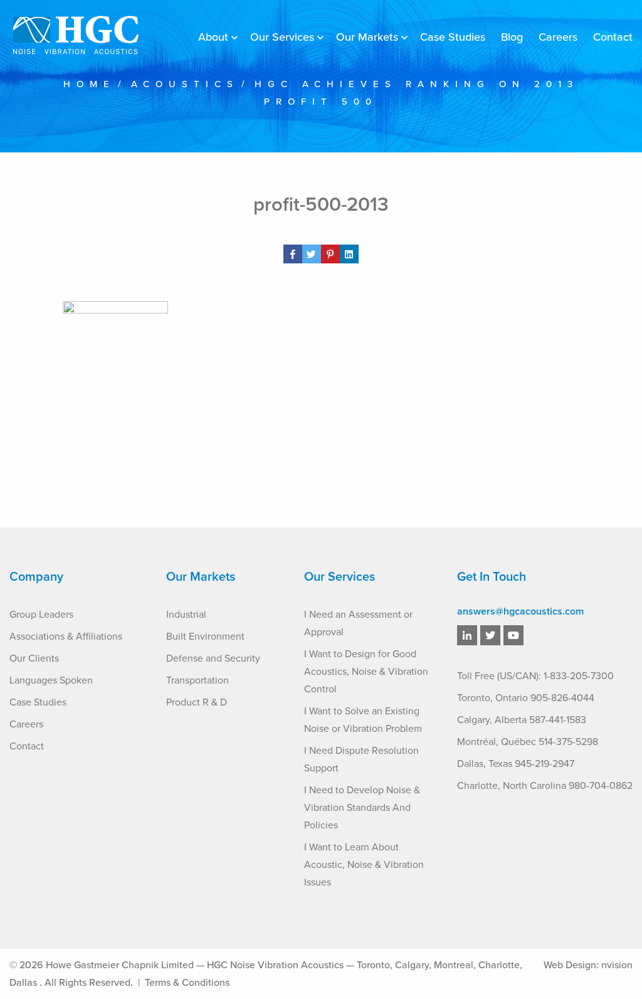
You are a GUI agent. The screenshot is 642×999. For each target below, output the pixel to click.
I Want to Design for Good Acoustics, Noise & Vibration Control (366, 671)
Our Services (282, 37)
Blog (512, 37)
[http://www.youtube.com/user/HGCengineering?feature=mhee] (513, 636)
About (213, 37)
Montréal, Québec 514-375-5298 (527, 742)
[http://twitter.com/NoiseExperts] (490, 636)
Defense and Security (213, 658)
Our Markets (367, 37)
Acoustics (185, 84)
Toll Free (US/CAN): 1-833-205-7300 (535, 676)
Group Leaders (41, 614)
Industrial (186, 614)
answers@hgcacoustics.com (520, 611)
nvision (617, 965)
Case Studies (452, 37)
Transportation (197, 680)
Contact (613, 37)
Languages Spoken (51, 680)
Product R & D (196, 702)
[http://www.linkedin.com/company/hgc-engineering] (467, 636)
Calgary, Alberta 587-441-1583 (521, 720)
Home (89, 84)
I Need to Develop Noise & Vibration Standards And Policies (362, 808)
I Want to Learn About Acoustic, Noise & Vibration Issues (364, 865)
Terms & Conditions (187, 982)
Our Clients (34, 658)
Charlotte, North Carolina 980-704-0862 (545, 786)
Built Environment (205, 636)
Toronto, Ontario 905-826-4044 (525, 698)
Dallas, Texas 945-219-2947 (515, 764)
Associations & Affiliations (65, 636)
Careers (558, 37)
